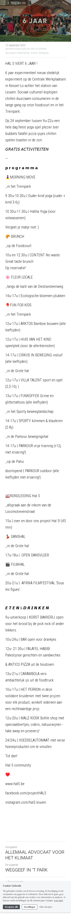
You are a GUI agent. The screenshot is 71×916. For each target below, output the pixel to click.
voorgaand (11, 847)
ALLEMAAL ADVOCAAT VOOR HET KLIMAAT (34, 855)
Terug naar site (18, 2)
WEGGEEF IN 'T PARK (26, 870)
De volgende (11, 864)
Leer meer (58, 900)
